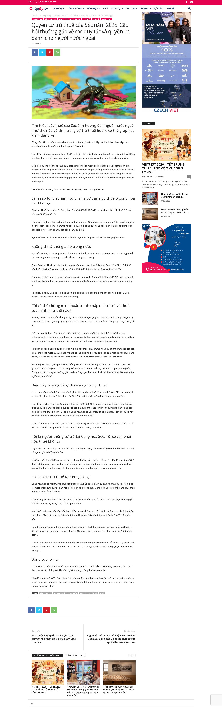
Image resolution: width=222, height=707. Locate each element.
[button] (189, 8)
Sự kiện (158, 8)
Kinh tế (96, 19)
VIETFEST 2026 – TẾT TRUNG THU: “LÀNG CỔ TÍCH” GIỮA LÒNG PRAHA (46, 689)
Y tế (105, 8)
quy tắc (83, 593)
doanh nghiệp (60, 593)
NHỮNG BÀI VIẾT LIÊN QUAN (47, 655)
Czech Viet (147, 176)
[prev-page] (130, 655)
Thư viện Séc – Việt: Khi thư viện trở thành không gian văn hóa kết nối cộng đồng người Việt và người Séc (83, 691)
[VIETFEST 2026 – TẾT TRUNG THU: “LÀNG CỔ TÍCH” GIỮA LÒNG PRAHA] (48, 672)
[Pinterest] (49, 52)
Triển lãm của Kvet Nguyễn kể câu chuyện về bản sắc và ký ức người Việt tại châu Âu (118, 689)
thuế (102, 593)
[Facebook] (187, 2)
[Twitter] (42, 52)
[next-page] (134, 655)
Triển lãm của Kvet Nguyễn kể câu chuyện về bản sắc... (174, 211)
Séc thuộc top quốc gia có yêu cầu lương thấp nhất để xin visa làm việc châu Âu (54, 639)
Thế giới (86, 19)
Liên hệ (170, 8)
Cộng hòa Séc (59, 15)
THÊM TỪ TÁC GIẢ (73, 655)
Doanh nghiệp (74, 19)
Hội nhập (92, 8)
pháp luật (73, 593)
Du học (144, 8)
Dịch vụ (115, 8)
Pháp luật (106, 19)
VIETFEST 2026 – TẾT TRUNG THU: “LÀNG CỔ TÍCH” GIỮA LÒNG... (163, 168)
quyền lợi (93, 593)
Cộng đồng (74, 8)
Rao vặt (59, 8)
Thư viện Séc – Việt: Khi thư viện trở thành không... (174, 195)
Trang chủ (35, 15)
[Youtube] (192, 2)
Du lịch (130, 8)
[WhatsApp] (57, 52)
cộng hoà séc (45, 593)
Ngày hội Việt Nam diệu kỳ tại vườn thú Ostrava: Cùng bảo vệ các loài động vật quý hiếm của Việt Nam (111, 639)
